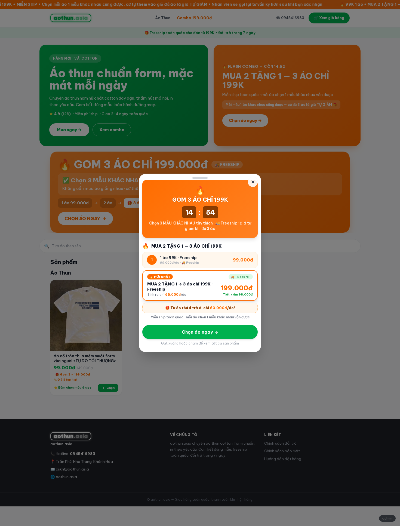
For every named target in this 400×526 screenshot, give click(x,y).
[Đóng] (200, 178)
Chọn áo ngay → (200, 332)
